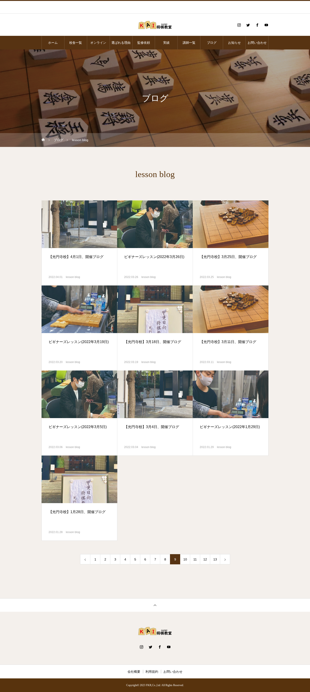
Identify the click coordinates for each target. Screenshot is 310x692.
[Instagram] (239, 25)
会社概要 (134, 671)
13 (215, 559)
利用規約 (151, 671)
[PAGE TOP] (155, 605)
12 (205, 559)
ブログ (212, 42)
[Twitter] (248, 25)
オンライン (98, 42)
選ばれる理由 (120, 42)
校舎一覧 (75, 42)
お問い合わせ (257, 42)
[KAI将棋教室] (155, 25)
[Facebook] (257, 25)
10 (185, 559)
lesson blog (73, 277)
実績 (166, 42)
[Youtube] (266, 25)
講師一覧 (189, 42)
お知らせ (234, 42)
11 (195, 559)
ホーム (53, 42)
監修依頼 (143, 42)
